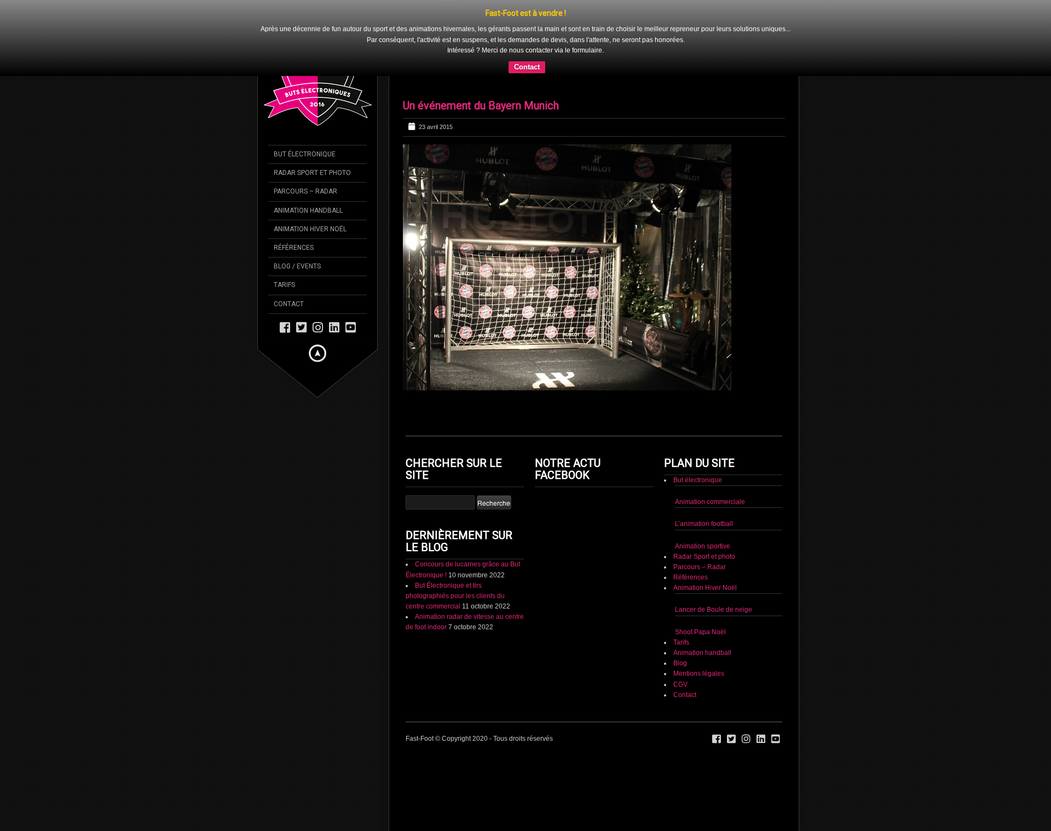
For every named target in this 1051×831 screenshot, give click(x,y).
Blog (680, 663)
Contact (527, 67)
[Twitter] (301, 326)
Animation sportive (702, 546)
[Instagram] (317, 326)
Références (690, 577)
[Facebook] (285, 326)
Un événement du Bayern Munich (481, 105)
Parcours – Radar (699, 567)
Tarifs (681, 642)
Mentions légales (698, 673)
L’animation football (704, 524)
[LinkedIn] (334, 326)
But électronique (697, 480)
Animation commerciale (710, 502)
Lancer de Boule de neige (713, 609)
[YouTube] (350, 326)
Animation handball (702, 653)
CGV (680, 684)
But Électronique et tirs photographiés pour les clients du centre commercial (455, 596)
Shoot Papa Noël (700, 632)
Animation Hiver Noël (705, 588)
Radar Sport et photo (704, 556)
